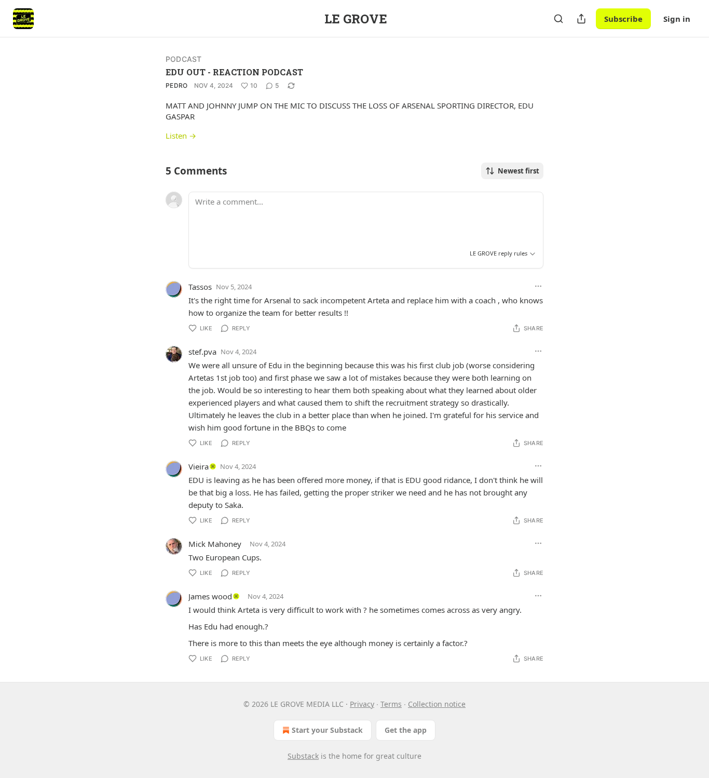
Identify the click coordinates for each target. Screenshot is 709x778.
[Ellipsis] (538, 286)
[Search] (558, 18)
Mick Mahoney (214, 544)
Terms (391, 704)
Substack (303, 756)
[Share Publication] (581, 18)
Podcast (183, 59)
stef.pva (202, 351)
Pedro (177, 85)
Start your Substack (327, 730)
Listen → (181, 135)
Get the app (406, 730)
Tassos (200, 286)
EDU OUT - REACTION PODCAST (234, 71)
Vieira (198, 466)
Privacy (362, 704)
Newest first (518, 171)
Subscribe (623, 19)
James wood (210, 596)
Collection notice (437, 704)
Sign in (676, 19)
